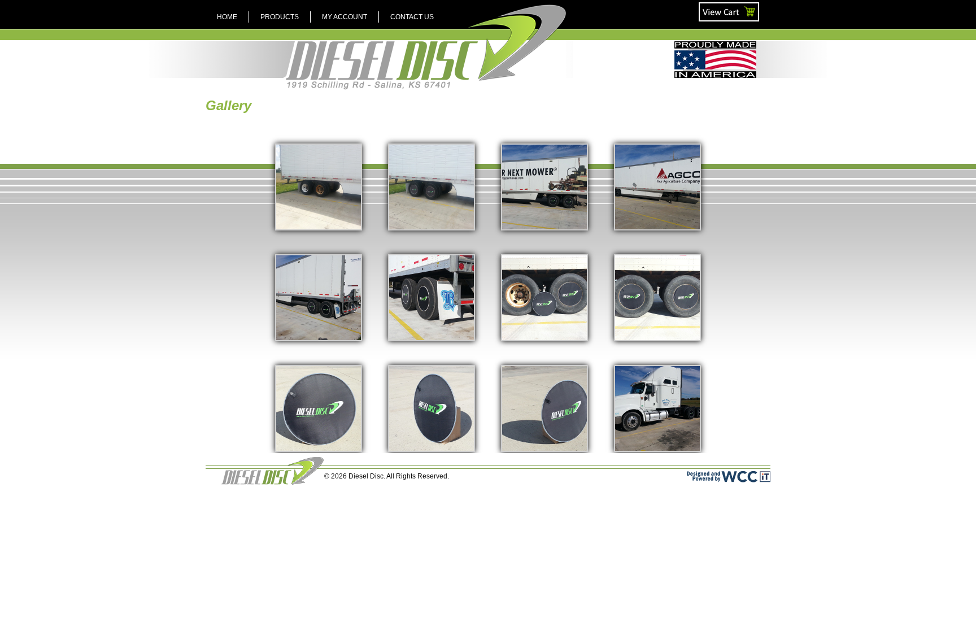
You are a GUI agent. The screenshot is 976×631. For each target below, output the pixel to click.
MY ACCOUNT (344, 17)
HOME (227, 17)
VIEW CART (718, 7)
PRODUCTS (279, 17)
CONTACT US (412, 17)
